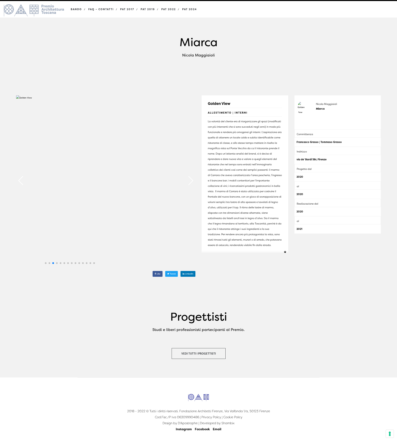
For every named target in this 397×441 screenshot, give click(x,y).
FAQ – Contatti (101, 9)
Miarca (320, 108)
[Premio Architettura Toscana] (34, 6)
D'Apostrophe (188, 423)
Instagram (184, 429)
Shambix (227, 423)
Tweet (172, 273)
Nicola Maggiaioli (326, 104)
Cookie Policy (232, 417)
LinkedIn (188, 273)
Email (217, 429)
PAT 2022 (168, 9)
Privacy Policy (211, 417)
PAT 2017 (127, 9)
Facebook (202, 429)
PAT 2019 (148, 9)
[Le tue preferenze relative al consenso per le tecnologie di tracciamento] (390, 434)
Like (158, 273)
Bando (76, 9)
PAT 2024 (189, 9)
